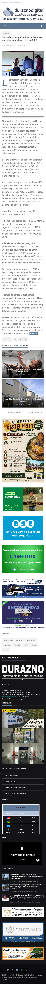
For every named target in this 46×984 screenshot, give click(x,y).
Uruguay (6, 33)
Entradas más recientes (13, 412)
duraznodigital (9, 46)
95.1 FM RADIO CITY (11, 776)
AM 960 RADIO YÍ (10, 782)
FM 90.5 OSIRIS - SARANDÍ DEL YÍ (15, 794)
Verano (6, 650)
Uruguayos (7, 645)
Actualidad (19, 640)
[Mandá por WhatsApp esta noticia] (4, 339)
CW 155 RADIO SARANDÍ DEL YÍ (15, 788)
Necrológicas (31, 640)
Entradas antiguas (34, 412)
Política (25, 645)
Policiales (17, 645)
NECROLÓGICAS (15, 2)
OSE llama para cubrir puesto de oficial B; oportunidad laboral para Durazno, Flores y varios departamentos (26, 876)
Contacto (5, 2)
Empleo (34, 645)
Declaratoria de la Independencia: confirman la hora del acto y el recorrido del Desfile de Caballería (26, 887)
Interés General (8, 640)
